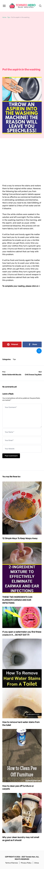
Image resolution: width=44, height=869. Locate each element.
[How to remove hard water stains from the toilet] (22, 678)
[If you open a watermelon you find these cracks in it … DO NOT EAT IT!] (22, 617)
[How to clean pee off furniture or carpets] (22, 755)
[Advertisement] (22, 43)
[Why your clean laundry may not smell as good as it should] (22, 813)
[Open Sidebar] (4, 6)
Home (4, 17)
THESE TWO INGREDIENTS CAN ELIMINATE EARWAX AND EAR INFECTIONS (17, 600)
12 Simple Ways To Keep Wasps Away (20, 538)
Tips (8, 17)
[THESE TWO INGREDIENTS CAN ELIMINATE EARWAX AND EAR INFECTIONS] (22, 567)
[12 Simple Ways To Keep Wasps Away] (22, 508)
